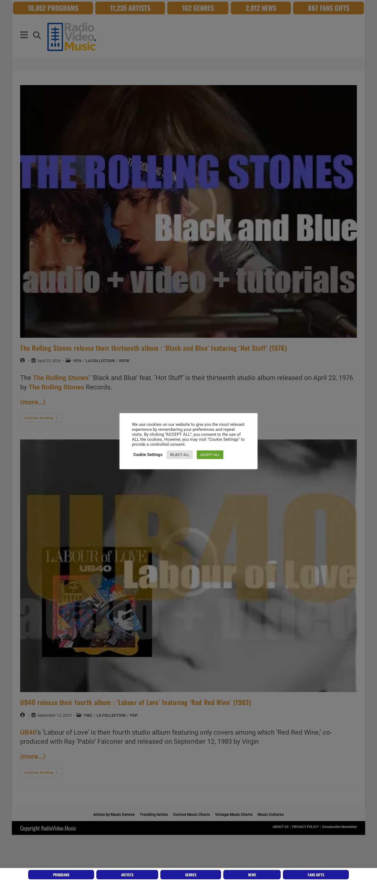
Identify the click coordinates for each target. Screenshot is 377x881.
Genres (191, 874)
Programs (61, 874)
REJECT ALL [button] (179, 455)
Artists (127, 874)
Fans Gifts (316, 874)
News (252, 874)
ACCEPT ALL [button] (210, 455)
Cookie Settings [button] (148, 454)
